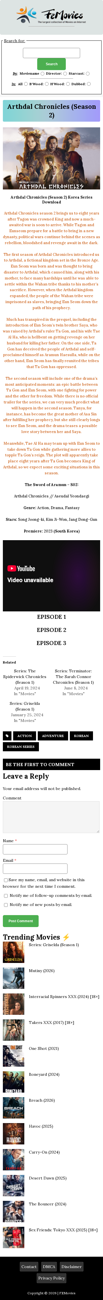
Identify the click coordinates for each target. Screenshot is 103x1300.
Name (9, 840)
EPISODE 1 (51, 616)
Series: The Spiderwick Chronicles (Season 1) (24, 676)
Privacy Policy (51, 1278)
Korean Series (21, 746)
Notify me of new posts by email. (41, 904)
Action (24, 736)
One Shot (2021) (44, 1048)
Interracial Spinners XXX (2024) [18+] (64, 996)
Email (8, 860)
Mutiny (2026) (42, 970)
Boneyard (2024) (44, 1074)
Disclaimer (72, 1266)
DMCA (49, 1266)
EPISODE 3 (51, 642)
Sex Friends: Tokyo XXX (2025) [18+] (63, 1229)
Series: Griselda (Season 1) (54, 944)
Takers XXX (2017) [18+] (51, 1022)
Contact (29, 1266)
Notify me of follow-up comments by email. (51, 895)
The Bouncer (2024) (47, 1204)
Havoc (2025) (41, 1126)
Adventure (53, 736)
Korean (81, 736)
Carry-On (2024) (44, 1152)
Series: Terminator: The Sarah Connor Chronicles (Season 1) (73, 676)
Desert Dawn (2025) (48, 1178)
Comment (12, 798)
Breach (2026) (42, 1100)
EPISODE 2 (51, 629)
